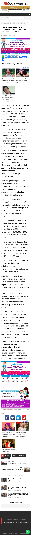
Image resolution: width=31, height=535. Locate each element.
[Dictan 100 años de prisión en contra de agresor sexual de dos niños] (4, 480)
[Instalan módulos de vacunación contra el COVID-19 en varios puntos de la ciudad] (4, 487)
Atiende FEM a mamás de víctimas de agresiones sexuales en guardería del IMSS (18, 494)
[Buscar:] (15, 17)
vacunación (6, 458)
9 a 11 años (7, 455)
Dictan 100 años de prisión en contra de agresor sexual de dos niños (18, 479)
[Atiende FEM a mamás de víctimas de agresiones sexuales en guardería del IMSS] (4, 495)
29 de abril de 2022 (13, 490)
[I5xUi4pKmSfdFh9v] (15, 10)
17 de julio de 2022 (7, 35)
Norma (14, 35)
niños (14, 455)
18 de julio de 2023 (12, 497)
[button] (28, 532)
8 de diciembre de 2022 (13, 481)
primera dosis (22, 455)
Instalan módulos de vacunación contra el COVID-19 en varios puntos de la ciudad (18, 487)
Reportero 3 (20, 497)
